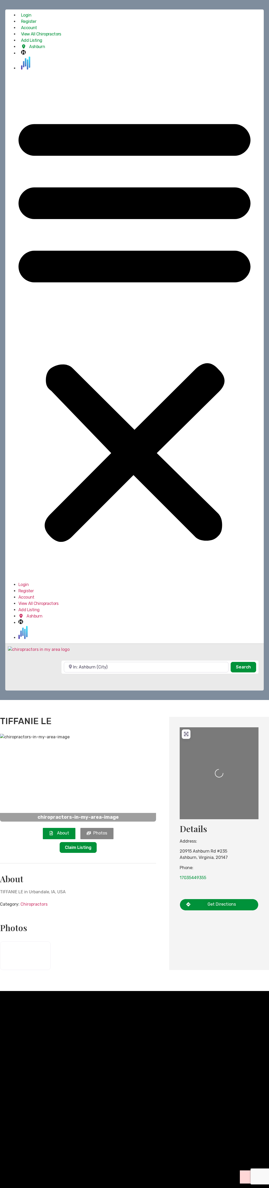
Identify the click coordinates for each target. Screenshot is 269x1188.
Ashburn (36, 46)
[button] (134, 326)
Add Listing (31, 40)
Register (28, 21)
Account (29, 27)
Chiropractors (34, 904)
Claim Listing (78, 847)
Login (26, 15)
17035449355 (193, 877)
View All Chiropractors (41, 34)
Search (246, 667)
